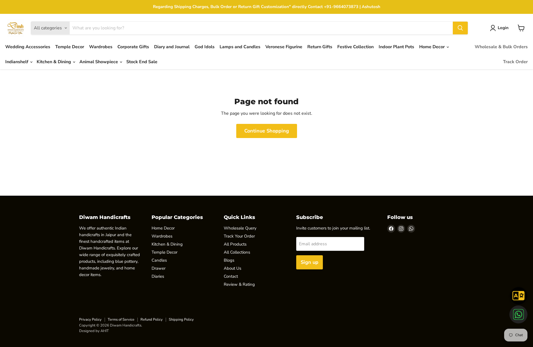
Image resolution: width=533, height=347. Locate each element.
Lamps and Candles (240, 47)
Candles (159, 260)
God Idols (205, 47)
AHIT (104, 330)
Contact (231, 276)
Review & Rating (239, 284)
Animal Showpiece (99, 62)
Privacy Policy (90, 319)
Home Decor (432, 47)
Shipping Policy (181, 319)
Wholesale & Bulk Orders (501, 47)
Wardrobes (100, 47)
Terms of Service (121, 319)
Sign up (309, 262)
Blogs (229, 260)
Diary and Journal (172, 47)
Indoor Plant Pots (396, 47)
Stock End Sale (141, 62)
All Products (235, 244)
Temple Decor (69, 47)
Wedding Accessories (27, 47)
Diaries (158, 276)
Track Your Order (239, 236)
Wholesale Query (240, 228)
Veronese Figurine (283, 47)
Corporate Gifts (133, 47)
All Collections (237, 252)
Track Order (515, 62)
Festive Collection (355, 47)
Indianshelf (17, 62)
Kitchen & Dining (54, 62)
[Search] (460, 28)
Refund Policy (151, 319)
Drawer (158, 268)
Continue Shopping (266, 130)
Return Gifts (319, 47)
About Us (232, 268)
